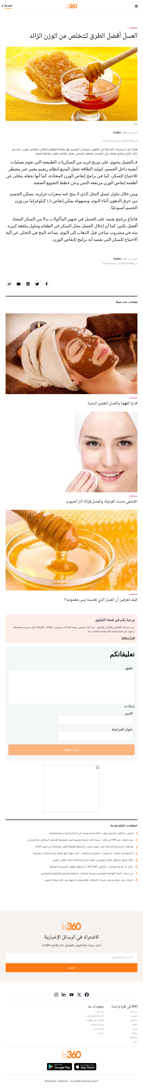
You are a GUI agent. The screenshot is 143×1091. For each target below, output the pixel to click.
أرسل (71, 967)
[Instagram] (56, 994)
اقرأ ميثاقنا (128, 638)
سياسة (133, 1011)
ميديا (135, 1028)
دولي (135, 1041)
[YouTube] (71, 994)
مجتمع (134, 1020)
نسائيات (133, 27)
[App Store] (85, 1066)
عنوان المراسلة (122, 729)
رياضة (134, 1033)
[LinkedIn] (64, 994)
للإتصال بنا (99, 1028)
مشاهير (133, 1037)
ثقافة (134, 1024)
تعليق (129, 668)
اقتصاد (134, 1016)
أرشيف (100, 1033)
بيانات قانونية (97, 1024)
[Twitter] (79, 994)
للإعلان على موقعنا (95, 1020)
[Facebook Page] (87, 994)
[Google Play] (59, 1066)
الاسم (129, 713)
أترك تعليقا (71, 750)
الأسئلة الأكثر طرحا (95, 1016)
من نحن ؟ (99, 1011)
